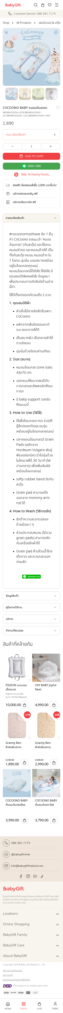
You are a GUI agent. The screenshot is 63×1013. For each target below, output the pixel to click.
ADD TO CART (34, 156)
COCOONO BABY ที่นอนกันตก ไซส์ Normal (46, 805)
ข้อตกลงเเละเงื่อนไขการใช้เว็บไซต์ (16, 979)
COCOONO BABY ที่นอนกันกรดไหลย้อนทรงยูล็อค (17, 805)
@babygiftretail (20, 854)
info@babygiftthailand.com (27, 866)
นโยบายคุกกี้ (8, 975)
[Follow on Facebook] (21, 876)
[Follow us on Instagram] (28, 876)
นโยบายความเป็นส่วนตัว (12, 970)
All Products (23, 23)
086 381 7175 (20, 843)
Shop (6, 23)
